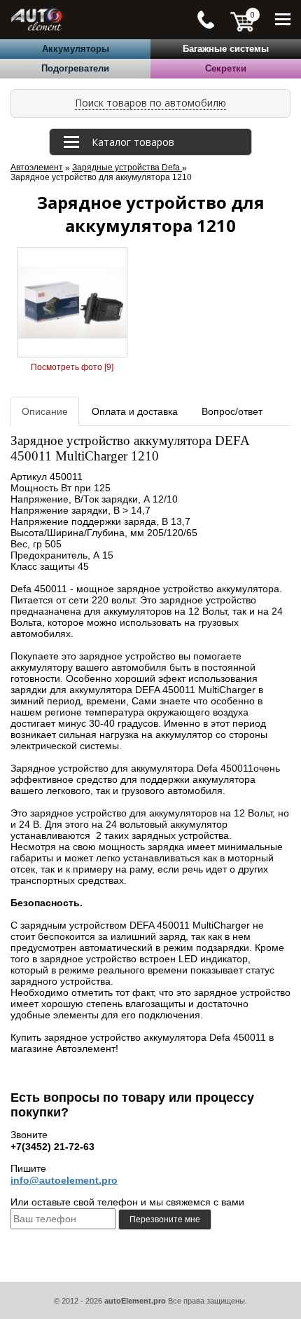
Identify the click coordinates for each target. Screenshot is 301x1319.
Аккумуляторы (75, 48)
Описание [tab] (45, 411)
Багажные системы (226, 48)
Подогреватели (75, 68)
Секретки (225, 68)
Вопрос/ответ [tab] (232, 411)
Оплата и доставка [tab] (135, 411)
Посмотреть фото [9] (72, 367)
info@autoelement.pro (64, 1180)
